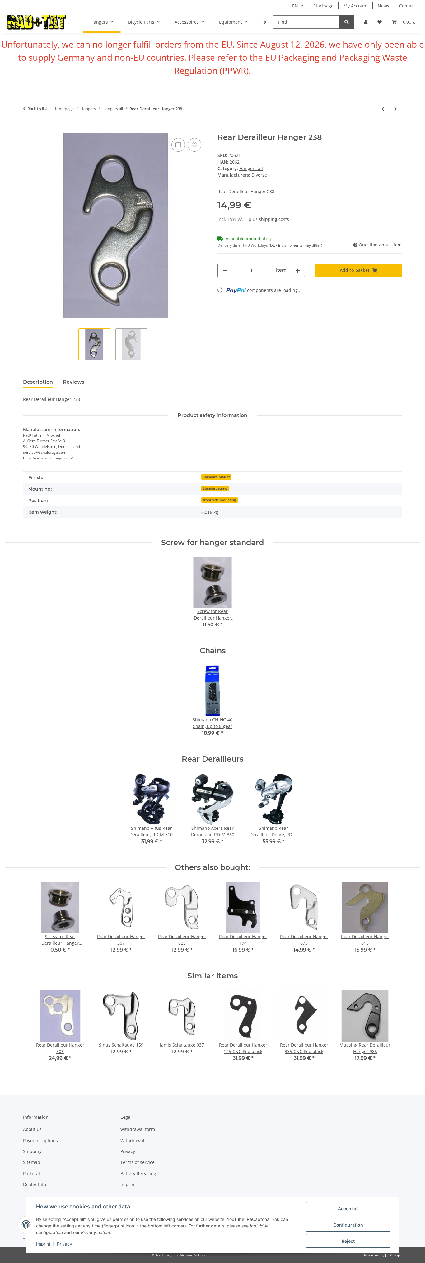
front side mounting (219, 500)
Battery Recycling (138, 1173)
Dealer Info (34, 1184)
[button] (365, 22)
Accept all (348, 1208)
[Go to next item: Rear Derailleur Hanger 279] (395, 109)
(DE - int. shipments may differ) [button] (295, 245)
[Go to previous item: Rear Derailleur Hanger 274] (382, 109)
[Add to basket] (28, 129)
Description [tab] (38, 382)
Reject (348, 1241)
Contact (407, 6)
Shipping (32, 1151)
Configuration (348, 1224)
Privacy (64, 1243)
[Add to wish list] (194, 145)
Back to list (37, 109)
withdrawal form (137, 1129)
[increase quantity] (298, 270)
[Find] (346, 22)
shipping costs (274, 219)
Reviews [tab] (73, 382)
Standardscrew (215, 488)
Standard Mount (216, 477)
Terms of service (137, 1162)
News (383, 6)
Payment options (40, 1140)
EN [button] (295, 6)
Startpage (323, 6)
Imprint (43, 1243)
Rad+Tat (31, 1173)
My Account (355, 6)
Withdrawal (132, 1140)
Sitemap (31, 1162)
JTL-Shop (392, 1255)
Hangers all (251, 168)
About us (32, 1129)
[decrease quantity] (224, 270)
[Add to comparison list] (178, 145)
